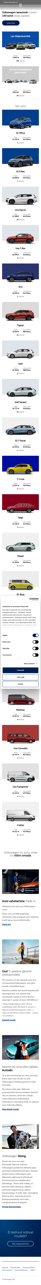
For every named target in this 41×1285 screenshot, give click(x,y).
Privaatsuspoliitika (28, 1267)
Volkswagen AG (7, 1270)
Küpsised (5, 1267)
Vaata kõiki (11, 23)
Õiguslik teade (15, 1267)
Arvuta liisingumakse (11, 1206)
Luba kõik (20, 670)
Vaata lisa (6, 924)
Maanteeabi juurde (10, 1109)
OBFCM (32, 1270)
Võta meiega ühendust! (20, 1244)
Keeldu (20, 684)
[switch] (36, 642)
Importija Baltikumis (21, 1270)
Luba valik (20, 677)
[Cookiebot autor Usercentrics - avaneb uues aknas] (29, 599)
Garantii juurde (9, 1020)
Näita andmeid (29, 663)
